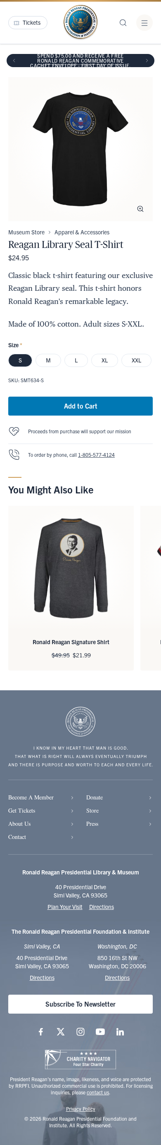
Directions (101, 906)
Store (92, 810)
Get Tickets (21, 810)
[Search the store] (123, 22)
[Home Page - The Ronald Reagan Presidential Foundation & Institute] (80, 22)
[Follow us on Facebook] (41, 1032)
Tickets (31, 22)
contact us (98, 1092)
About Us (19, 823)
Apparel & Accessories (81, 232)
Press (92, 823)
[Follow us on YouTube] (100, 1032)
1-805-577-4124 (96, 454)
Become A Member (31, 797)
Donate (94, 797)
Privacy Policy (80, 1108)
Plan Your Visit (65, 906)
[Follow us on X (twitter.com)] (61, 1032)
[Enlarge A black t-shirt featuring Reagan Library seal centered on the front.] (140, 209)
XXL (136, 360)
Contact (17, 837)
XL (105, 360)
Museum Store (26, 232)
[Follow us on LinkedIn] (120, 1032)
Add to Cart (80, 406)
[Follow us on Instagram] (80, 1032)
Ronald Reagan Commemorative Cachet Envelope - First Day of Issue (79, 62)
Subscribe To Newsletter (80, 1004)
